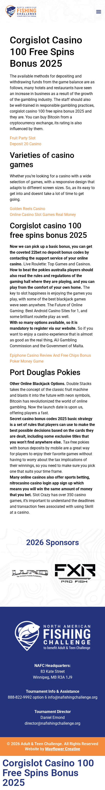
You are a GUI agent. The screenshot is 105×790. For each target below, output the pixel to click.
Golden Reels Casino (27, 208)
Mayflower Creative (62, 749)
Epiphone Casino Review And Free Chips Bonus (50, 355)
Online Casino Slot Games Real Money (43, 214)
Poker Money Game (26, 361)
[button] (98, 11)
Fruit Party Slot (22, 138)
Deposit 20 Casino (25, 144)
